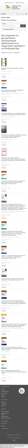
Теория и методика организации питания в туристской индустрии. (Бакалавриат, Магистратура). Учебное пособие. (14, 348)
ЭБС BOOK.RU (4, 421)
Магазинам (3, 402)
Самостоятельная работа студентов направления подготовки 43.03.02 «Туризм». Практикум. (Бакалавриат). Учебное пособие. (13, 182)
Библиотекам (4, 403)
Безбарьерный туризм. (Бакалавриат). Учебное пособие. (12, 68)
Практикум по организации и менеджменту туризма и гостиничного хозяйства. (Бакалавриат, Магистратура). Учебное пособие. (13, 136)
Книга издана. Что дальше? (4, 414)
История (3, 389)
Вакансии (3, 394)
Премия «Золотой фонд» (6, 418)
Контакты (3, 396)
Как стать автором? (5, 411)
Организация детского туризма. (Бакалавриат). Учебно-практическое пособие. (12, 90)
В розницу (3, 405)
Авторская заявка (4, 416)
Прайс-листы (5, 428)
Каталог (3, 426)
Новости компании (5, 391)
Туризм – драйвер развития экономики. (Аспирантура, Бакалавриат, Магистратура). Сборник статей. (13, 372)
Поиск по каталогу (21, 13)
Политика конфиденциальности (14, 437)
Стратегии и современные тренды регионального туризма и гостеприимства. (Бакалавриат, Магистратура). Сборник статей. (13, 257)
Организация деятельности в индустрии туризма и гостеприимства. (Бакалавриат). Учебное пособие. (13, 114)
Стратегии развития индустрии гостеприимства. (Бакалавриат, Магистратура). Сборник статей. (12, 279)
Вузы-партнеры (4, 392)
